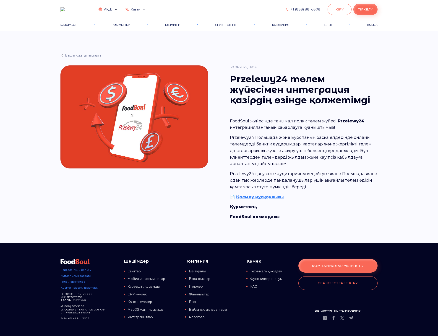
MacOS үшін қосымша (146, 310)
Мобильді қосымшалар (146, 279)
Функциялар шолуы (266, 279)
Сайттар (134, 271)
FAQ (253, 286)
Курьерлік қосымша (144, 286)
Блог (193, 302)
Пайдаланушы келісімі (76, 269)
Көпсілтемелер (140, 302)
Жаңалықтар (199, 294)
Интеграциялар (140, 317)
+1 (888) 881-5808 (305, 9)
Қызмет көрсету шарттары (79, 287)
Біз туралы (197, 271)
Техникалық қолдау (266, 271)
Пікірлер (196, 286)
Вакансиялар (199, 279)
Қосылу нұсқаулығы (260, 196)
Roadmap (197, 317)
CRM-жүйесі (138, 294)
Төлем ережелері (73, 281)
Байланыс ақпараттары (208, 310)
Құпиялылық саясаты (75, 275)
